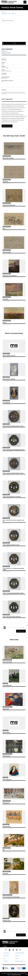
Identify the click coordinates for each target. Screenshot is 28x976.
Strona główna (4, 13)
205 (23, 627)
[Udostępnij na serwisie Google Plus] (7, 53)
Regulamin (17, 955)
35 (23, 931)
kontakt (5, 946)
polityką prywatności (16, 974)
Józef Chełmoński (7, 49)
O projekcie (6, 961)
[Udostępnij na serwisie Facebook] (10, 53)
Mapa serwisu (6, 955)
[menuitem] (5, 946)
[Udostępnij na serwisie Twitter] (9, 53)
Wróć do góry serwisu (19, 961)
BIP (4, 958)
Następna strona (20, 631)
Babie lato (14, 13)
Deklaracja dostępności (19, 952)
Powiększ (15, 43)
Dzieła (9, 13)
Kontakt (16, 958)
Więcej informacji (7, 126)
